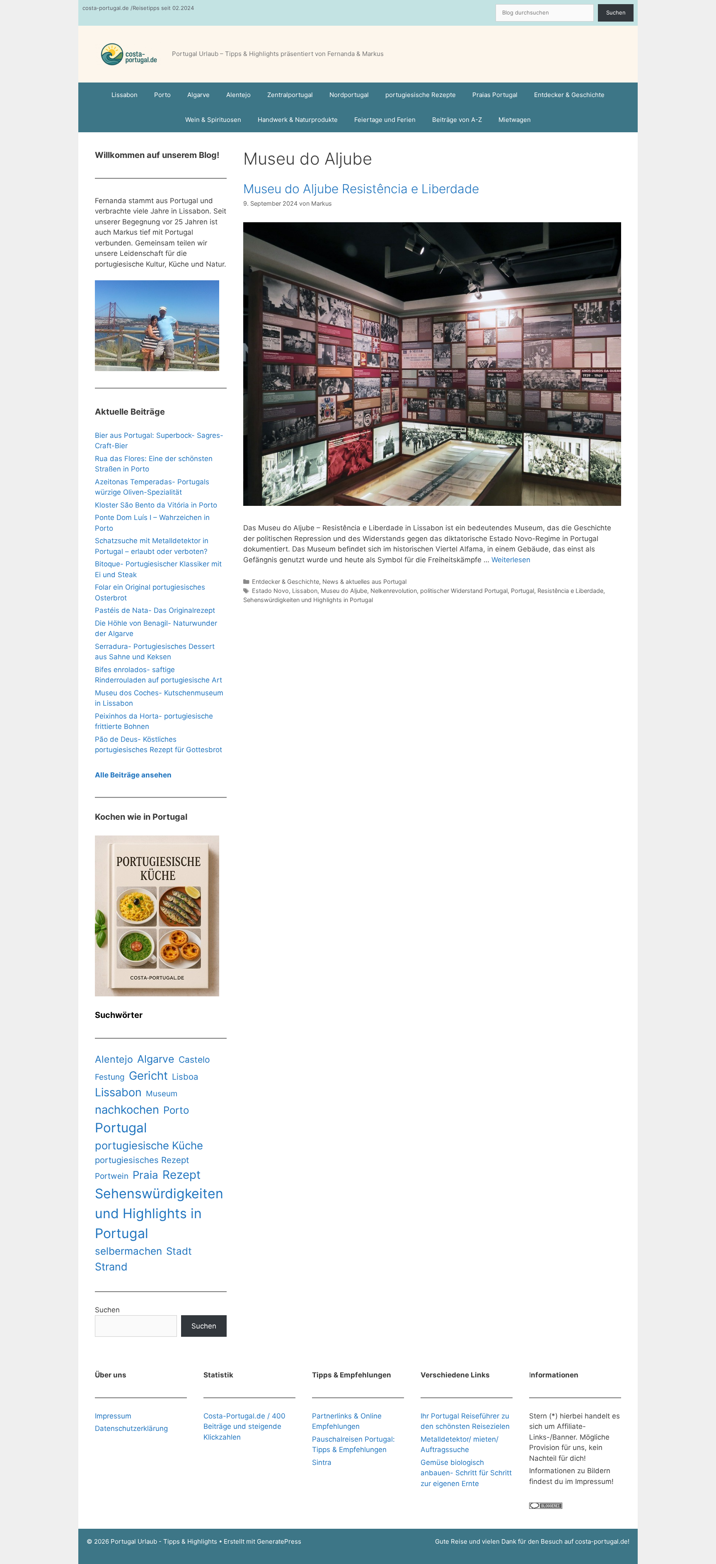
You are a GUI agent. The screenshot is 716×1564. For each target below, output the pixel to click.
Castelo (194, 1059)
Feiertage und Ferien (385, 120)
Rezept (181, 1175)
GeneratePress (279, 1541)
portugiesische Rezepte (420, 95)
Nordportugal (349, 95)
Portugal (522, 590)
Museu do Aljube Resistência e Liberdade (361, 188)
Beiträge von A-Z (457, 120)
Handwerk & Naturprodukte (298, 120)
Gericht (148, 1076)
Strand (111, 1266)
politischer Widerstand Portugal (464, 590)
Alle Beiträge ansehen (133, 775)
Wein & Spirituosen (213, 120)
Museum (161, 1093)
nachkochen (127, 1110)
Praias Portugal (495, 95)
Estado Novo (270, 590)
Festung (110, 1077)
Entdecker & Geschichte (569, 95)
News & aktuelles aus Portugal (364, 581)
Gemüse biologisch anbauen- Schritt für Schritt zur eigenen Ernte (466, 1473)
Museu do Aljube (344, 590)
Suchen (616, 12)
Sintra (321, 1462)
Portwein (111, 1176)
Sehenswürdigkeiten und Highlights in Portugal (308, 599)
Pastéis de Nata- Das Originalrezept (155, 610)
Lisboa (185, 1076)
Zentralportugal (290, 95)
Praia (145, 1174)
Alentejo (238, 95)
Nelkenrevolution (393, 590)
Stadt (179, 1251)
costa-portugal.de (601, 1541)
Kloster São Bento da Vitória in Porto (156, 505)
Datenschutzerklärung (131, 1428)
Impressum (113, 1416)
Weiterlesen (510, 560)
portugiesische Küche (149, 1145)
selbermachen (128, 1251)
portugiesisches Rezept (142, 1160)
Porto (162, 95)
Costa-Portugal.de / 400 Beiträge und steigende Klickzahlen (244, 1426)
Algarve (198, 95)
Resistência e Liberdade (570, 590)
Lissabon (124, 95)
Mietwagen (514, 120)
